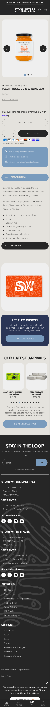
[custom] (3, 521)
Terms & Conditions (29, 693)
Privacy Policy (6, 676)
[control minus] (4, 133)
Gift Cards (9, 611)
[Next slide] (43, 48)
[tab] (25, 75)
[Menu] (5, 10)
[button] (11, 402)
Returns (7, 639)
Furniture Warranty (12, 656)
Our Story (8, 590)
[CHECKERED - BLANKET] (36, 376)
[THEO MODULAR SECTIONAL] (13, 376)
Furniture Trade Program (15, 647)
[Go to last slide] (6, 48)
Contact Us (9, 630)
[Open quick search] (40, 10)
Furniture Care (10, 651)
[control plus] (13, 133)
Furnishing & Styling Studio (16, 598)
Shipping (8, 643)
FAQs (6, 634)
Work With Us (10, 607)
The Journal (9, 594)
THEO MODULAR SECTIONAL (13, 393)
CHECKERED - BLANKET (36, 392)
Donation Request (12, 615)
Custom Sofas (10, 602)
